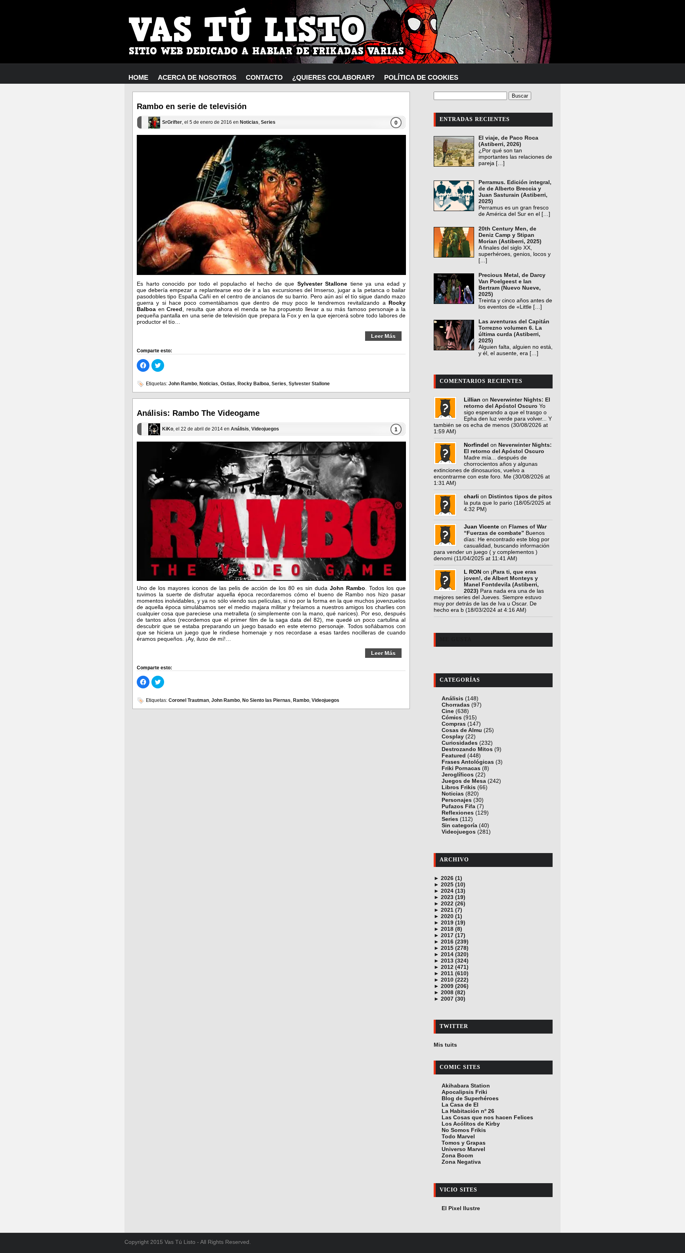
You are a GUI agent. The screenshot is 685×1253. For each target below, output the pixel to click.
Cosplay (453, 736)
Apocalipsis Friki (464, 1092)
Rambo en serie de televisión (192, 106)
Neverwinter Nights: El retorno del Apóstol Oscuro (507, 402)
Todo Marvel (458, 1136)
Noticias (249, 122)
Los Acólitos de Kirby (471, 1123)
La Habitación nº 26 (468, 1111)
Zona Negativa (461, 1162)
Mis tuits (445, 1045)
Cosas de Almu (462, 730)
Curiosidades (460, 743)
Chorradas (456, 704)
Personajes (457, 800)
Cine (448, 711)
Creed (174, 309)
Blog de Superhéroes (470, 1098)
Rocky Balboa (253, 383)
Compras (454, 724)
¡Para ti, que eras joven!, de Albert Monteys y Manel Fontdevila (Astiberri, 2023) (501, 581)
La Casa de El (460, 1104)
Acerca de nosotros (197, 77)
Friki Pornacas (461, 768)
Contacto (264, 77)
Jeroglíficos (458, 774)
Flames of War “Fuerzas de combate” (505, 529)
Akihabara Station (466, 1085)
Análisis (240, 429)
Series (268, 122)
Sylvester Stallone (309, 383)
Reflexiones (458, 812)
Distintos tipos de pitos (520, 496)
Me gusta (456, 639)
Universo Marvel (463, 1149)
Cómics (452, 717)
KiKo (167, 429)
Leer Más (383, 336)
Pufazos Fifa (458, 806)
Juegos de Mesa (464, 781)
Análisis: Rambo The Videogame (198, 413)
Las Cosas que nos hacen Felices (487, 1117)
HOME (138, 77)
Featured (454, 755)
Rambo (301, 700)
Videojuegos (265, 429)
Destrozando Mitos (467, 749)
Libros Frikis (459, 787)
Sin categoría (459, 825)
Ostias (227, 383)
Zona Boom (457, 1155)
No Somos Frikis (464, 1130)
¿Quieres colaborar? (333, 77)
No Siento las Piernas (266, 700)
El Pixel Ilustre (461, 1208)
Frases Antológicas (468, 762)
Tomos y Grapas (464, 1143)
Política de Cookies (421, 77)
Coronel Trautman (188, 700)
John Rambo (182, 383)
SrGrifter (172, 122)
